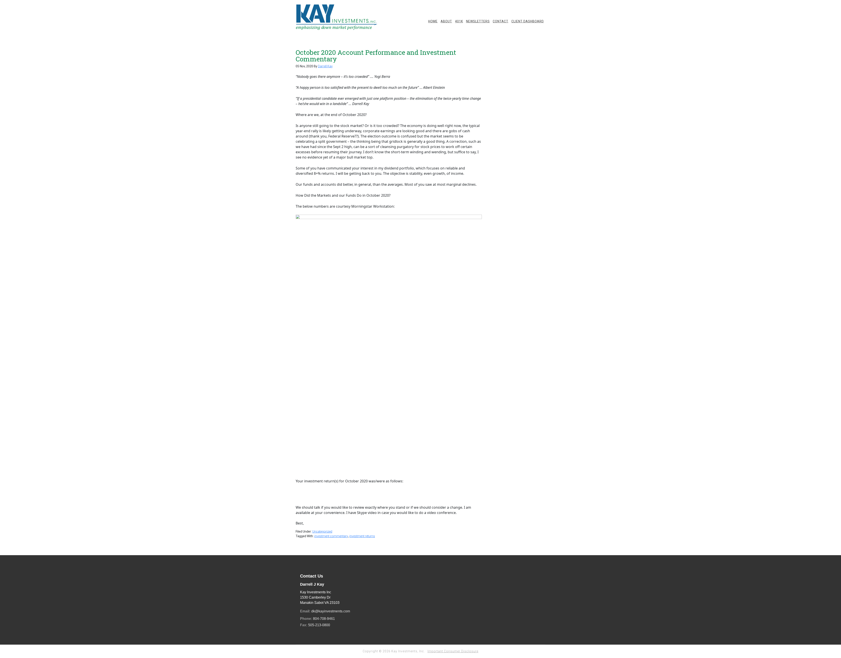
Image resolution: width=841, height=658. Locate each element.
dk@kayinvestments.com (330, 611)
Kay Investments (337, 17)
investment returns (362, 536)
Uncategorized (322, 531)
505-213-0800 (319, 625)
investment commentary (331, 536)
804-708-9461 (324, 619)
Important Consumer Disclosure (453, 651)
